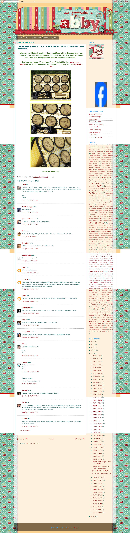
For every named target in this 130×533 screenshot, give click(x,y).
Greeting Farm (103, 212)
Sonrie (90, 309)
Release (90, 301)
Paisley (90, 280)
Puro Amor (94, 292)
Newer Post (22, 439)
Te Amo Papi (104, 319)
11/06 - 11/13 (97, 370)
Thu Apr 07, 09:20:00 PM (30, 372)
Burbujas (108, 169)
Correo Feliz (108, 180)
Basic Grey (109, 151)
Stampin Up (98, 309)
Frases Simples (109, 206)
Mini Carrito (103, 262)
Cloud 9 (108, 173)
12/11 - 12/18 (97, 359)
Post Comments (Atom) (33, 443)
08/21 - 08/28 (97, 400)
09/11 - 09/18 (97, 394)
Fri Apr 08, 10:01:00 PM (29, 384)
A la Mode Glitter (101, 145)
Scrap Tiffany (93, 135)
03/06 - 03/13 (98, 486)
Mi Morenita (105, 256)
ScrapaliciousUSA (105, 301)
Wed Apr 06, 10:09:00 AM (30, 355)
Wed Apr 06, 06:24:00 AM (30, 313)
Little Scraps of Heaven (104, 231)
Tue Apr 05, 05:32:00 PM (30, 289)
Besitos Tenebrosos (95, 167)
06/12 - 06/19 (97, 429)
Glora (23, 231)
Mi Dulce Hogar (100, 252)
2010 (93, 516)
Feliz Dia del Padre (103, 202)
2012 (93, 350)
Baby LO (108, 149)
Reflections (101, 299)
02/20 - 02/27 (98, 492)
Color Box (92, 178)
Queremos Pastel (104, 294)
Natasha (91, 276)
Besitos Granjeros (93, 163)
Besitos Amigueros (94, 155)
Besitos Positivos (105, 163)
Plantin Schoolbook (94, 288)
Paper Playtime (107, 280)
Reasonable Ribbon (94, 296)
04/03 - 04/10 (98, 459)
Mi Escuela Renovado (96, 254)
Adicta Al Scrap (106, 147)
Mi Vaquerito (98, 260)
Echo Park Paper (96, 196)
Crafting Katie (26, 307)
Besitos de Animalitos (94, 159)
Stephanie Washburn (28, 219)
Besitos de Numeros (106, 159)
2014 (93, 344)
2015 (93, 341)
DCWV (99, 186)
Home (20, 38)
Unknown (25, 279)
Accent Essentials (94, 147)
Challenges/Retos (50, 38)
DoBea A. (24, 418)
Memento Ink (101, 250)
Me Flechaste (92, 248)
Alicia (95, 149)
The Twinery (106, 321)
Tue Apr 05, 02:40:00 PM (30, 273)
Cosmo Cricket (93, 182)
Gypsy (111, 212)
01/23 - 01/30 (97, 504)
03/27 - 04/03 (98, 477)
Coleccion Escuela (94, 175)
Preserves (104, 290)
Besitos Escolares (94, 161)
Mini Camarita (93, 262)
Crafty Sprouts (105, 182)
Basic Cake (100, 151)
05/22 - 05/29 (98, 438)
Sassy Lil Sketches (94, 132)
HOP (101, 218)
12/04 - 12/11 (97, 361)
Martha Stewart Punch (106, 244)
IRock (109, 220)
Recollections (92, 299)
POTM (98, 290)
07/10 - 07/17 (97, 418)
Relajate (109, 299)
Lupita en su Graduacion (107, 235)
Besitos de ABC (107, 157)
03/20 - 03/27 (98, 480)
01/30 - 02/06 (98, 501)
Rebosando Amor (106, 296)
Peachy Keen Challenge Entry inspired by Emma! (101, 467)
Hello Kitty (96, 216)
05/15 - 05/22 (97, 441)
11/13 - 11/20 (97, 367)
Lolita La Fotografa (93, 233)
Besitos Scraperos (93, 165)
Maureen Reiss (26, 255)
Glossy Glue (94, 212)
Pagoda (109, 278)
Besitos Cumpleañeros (96, 157)
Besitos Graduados (106, 161)
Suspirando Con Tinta (94, 315)
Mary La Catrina (106, 246)
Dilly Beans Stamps (95, 116)
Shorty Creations (27, 332)
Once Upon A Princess (97, 278)
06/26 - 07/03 (98, 424)
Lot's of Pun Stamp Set (105, 233)
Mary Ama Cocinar (95, 246)
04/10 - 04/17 (97, 456)
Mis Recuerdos (107, 266)
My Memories (98, 274)
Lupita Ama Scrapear (94, 235)
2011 (92, 353)
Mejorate (92, 250)
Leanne (24, 295)
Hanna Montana (102, 214)
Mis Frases (110, 264)
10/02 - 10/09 (98, 385)
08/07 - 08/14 (98, 406)
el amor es (93, 198)
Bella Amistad (106, 153)
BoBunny (92, 169)
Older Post (79, 439)
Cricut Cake (107, 184)
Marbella (108, 239)
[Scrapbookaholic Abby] (101, 106)
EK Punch (110, 196)
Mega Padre (110, 248)
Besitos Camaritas (107, 155)
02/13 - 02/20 (98, 495)
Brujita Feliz (101, 169)
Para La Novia (104, 282)
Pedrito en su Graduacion (104, 286)
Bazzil (93, 153)
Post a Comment (25, 430)
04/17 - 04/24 (97, 453)
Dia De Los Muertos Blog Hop (104, 188)
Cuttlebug (91, 186)
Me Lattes (101, 248)
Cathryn (24, 320)
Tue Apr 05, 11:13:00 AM (29, 236)
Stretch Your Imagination (106, 311)
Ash (23, 344)
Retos (95, 301)
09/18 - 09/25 (97, 391)
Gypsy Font (93, 214)
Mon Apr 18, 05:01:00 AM (30, 412)
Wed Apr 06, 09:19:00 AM (30, 337)
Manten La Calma (98, 239)
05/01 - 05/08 (98, 447)
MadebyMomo (93, 237)
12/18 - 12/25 (97, 356)
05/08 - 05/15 (98, 444)
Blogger (76, 528)
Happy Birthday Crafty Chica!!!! (102, 471)
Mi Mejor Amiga (108, 254)
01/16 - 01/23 (97, 507)
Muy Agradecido (102, 269)
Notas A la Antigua (108, 276)
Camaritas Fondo (93, 171)
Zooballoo (110, 332)
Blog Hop (107, 167)
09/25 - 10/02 (98, 388)
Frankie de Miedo (99, 206)
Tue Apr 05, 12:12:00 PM (29, 261)
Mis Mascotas (95, 266)
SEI (112, 305)
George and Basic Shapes (106, 210)
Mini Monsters (100, 264)
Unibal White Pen (99, 325)
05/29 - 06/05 (98, 435)
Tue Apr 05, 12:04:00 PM (30, 248)
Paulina (98, 284)
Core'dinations (98, 180)
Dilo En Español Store (33, 38)
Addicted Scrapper (27, 207)
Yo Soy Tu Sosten (101, 332)
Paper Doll (98, 280)
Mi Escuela (110, 252)
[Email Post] (52, 177)
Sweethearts (110, 317)
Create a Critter (94, 184)
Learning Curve (94, 229)
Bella (99, 153)
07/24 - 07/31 (97, 412)
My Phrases (107, 274)
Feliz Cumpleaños (103, 200)
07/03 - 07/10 (98, 421)
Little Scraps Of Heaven (96, 124)
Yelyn (23, 267)
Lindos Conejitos (104, 229)
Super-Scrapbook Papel (100, 313)
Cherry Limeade (98, 173)
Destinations (108, 186)
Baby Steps (91, 151)
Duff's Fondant (109, 193)
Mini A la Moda (107, 260)
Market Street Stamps (95, 242)
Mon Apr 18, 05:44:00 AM (30, 426)
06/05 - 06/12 (98, 432)
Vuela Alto (108, 327)
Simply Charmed (106, 307)
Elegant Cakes (101, 198)
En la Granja (110, 198)
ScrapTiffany (104, 305)
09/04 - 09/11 (97, 397)
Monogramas (92, 269)
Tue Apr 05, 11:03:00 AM (30, 224)
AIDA (90, 149)
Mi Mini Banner (95, 256)
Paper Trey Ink (93, 282)
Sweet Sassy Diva (100, 317)
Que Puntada (102, 292)
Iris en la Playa (102, 220)
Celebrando (102, 171)
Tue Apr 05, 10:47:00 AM (30, 200)
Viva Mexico (99, 327)
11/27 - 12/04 (97, 365)
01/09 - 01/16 (97, 510)
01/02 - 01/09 (98, 513)
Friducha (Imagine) (96, 208)
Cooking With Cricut (95, 114)
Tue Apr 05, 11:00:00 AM (30, 212)
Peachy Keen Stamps (95, 129)
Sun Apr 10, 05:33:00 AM (30, 396)
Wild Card (104, 329)
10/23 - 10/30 (97, 376)
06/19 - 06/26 (97, 426)
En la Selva (93, 200)
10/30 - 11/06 (97, 373)
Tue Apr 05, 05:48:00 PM (30, 301)
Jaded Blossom (93, 119)
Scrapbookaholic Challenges (96, 303)
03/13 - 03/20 (98, 483)
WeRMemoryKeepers (94, 329)
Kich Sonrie (102, 227)
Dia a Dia (91, 188)
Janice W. (25, 390)
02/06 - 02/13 (98, 498)
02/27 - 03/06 (98, 489)
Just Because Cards (101, 225)
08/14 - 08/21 (97, 403)
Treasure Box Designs (95, 137)
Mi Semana (105, 258)
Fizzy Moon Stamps (101, 204)
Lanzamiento (110, 227)
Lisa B (24, 402)
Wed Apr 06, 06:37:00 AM (30, 325)
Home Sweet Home (93, 218)
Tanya (24, 184)
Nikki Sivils (98, 276)
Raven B (24, 362)
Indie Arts (95, 220)
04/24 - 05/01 (97, 450)
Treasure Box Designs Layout (102, 474)
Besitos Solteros (106, 165)
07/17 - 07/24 (97, 415)
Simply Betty (95, 307)
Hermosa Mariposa (106, 216)
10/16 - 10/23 (97, 379)
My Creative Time (94, 127)
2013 (93, 347)
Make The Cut (102, 237)
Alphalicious (101, 149)
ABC (110, 145)
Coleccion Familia (106, 175)
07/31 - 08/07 (98, 409)
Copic (90, 180)
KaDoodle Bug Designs (95, 122)
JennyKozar (25, 243)
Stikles (105, 309)
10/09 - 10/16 (97, 382)
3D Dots (91, 145)
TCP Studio (94, 319)
